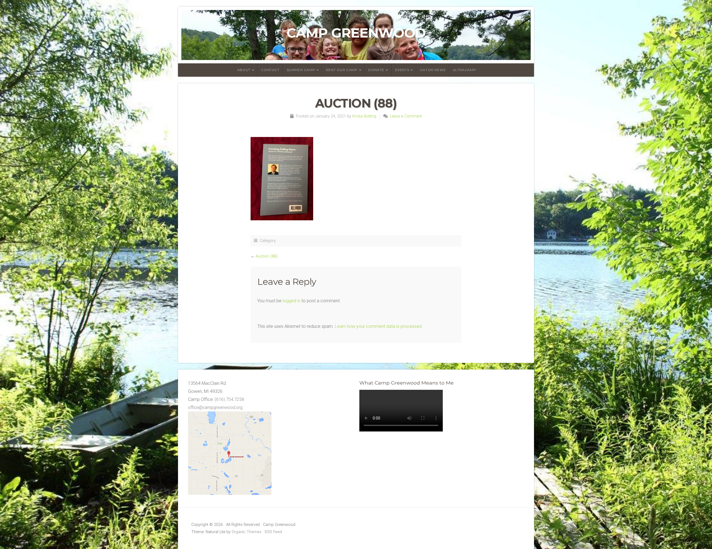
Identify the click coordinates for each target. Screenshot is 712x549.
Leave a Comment (406, 116)
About (244, 70)
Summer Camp (301, 70)
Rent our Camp (342, 70)
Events (402, 70)
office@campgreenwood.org (215, 407)
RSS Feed (273, 532)
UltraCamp (464, 70)
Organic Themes (246, 532)
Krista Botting (364, 116)
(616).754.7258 (229, 399)
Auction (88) (267, 256)
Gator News (433, 70)
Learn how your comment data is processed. (379, 326)
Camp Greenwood (356, 33)
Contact (270, 70)
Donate (376, 70)
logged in (291, 300)
